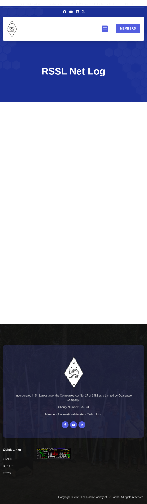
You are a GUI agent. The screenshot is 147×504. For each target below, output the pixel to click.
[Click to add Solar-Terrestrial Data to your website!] (54, 457)
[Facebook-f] (65, 424)
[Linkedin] (77, 11)
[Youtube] (71, 11)
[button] (83, 12)
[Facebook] (64, 11)
